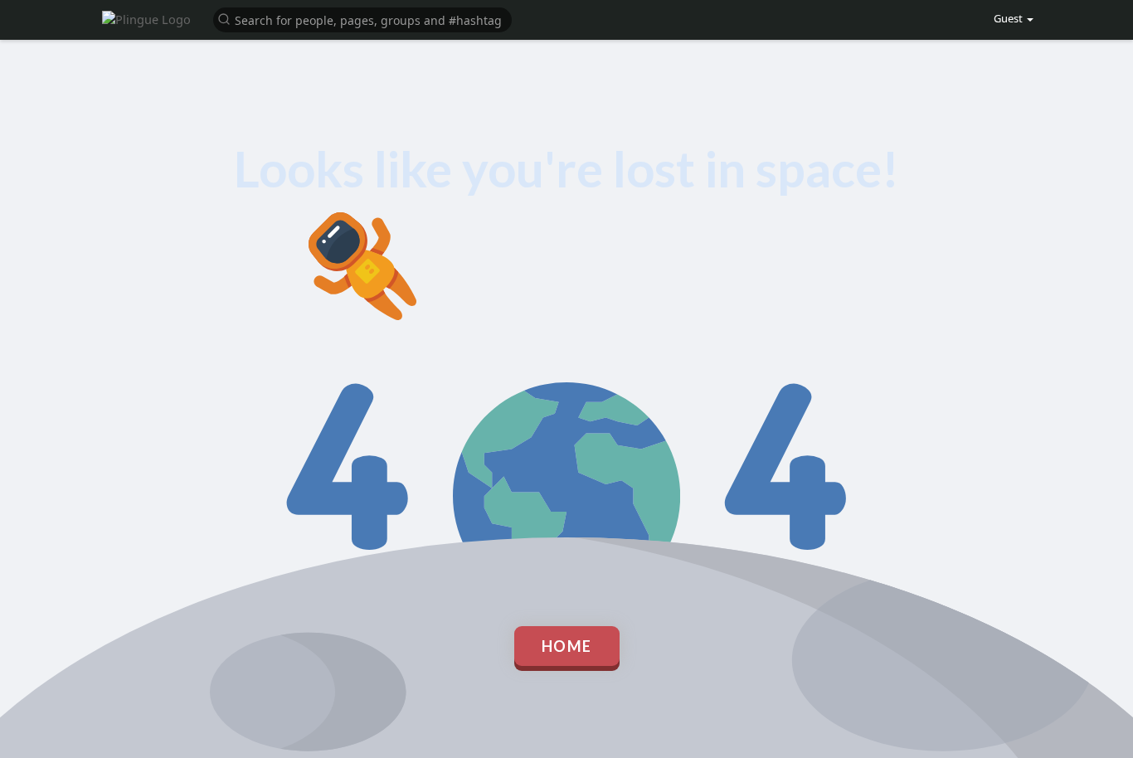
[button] (362, 18)
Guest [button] (1009, 18)
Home (567, 646)
